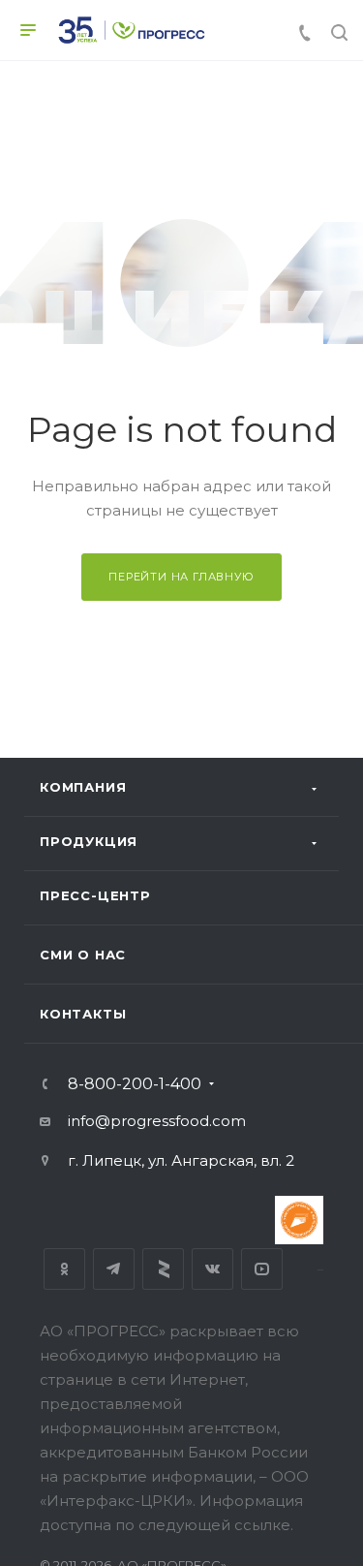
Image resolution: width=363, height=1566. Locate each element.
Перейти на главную (181, 576)
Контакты (83, 1013)
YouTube (262, 1269)
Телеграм (114, 1269)
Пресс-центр (95, 895)
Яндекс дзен (163, 1269)
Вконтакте (212, 1269)
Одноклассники (64, 1269)
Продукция (88, 841)
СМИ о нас (83, 954)
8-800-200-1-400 (134, 1084)
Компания (83, 787)
